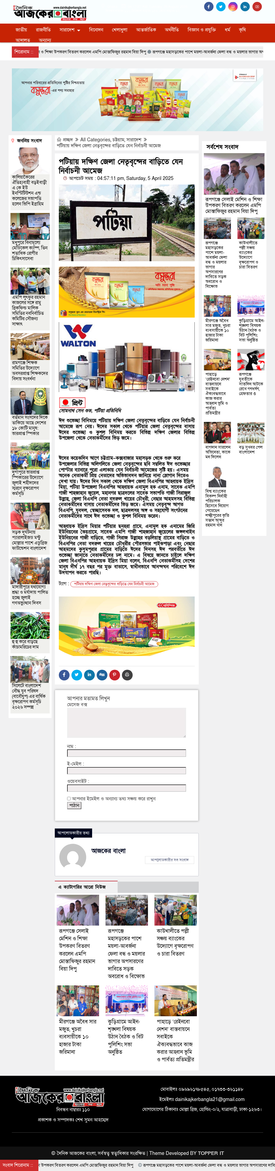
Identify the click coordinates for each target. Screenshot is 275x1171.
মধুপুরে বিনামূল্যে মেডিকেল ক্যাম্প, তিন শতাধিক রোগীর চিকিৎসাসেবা (30, 251)
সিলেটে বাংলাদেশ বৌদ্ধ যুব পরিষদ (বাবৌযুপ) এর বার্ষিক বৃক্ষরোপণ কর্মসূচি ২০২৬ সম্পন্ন (29, 696)
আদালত (23, 40)
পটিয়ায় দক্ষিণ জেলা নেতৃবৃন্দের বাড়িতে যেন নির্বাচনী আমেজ (109, 146)
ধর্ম (227, 30)
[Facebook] (64, 675)
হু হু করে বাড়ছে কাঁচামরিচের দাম (25, 644)
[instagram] (234, 7)
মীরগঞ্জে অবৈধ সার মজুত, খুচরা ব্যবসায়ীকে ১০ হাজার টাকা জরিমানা (77, 1037)
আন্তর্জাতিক (146, 30)
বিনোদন (96, 30)
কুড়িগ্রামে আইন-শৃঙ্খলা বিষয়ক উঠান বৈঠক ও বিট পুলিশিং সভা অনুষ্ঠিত (125, 1037)
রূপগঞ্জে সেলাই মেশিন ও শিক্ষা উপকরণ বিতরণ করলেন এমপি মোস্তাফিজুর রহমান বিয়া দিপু (233, 205)
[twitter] (222, 7)
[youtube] (257, 7)
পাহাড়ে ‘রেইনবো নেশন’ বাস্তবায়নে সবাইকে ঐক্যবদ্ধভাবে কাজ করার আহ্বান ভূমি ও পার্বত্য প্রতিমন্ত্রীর (217, 393)
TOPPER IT (211, 1153)
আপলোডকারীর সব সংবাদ (170, 860)
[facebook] (210, 7)
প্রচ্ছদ (67, 140)
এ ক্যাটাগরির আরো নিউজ (82, 887)
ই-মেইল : (75, 764)
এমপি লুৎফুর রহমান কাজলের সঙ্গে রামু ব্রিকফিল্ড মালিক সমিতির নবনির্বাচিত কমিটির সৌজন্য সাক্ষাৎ (28, 310)
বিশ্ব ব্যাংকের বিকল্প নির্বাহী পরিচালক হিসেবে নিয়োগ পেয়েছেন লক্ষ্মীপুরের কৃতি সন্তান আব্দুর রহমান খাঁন (217, 508)
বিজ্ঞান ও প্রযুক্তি (202, 30)
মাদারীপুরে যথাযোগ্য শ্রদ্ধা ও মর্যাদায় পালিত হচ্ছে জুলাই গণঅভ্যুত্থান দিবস (30, 595)
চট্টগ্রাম (118, 140)
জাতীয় (21, 30)
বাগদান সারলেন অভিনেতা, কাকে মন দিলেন (217, 452)
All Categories (95, 140)
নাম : (71, 747)
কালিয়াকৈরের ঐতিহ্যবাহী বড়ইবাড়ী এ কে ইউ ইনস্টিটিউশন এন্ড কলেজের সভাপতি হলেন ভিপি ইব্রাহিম (29, 190)
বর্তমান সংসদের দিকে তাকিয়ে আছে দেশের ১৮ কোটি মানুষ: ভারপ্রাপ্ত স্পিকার (30, 425)
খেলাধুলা (119, 30)
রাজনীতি (43, 30)
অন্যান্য (45, 40)
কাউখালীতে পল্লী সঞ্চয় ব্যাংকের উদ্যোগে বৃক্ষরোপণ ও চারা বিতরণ (248, 255)
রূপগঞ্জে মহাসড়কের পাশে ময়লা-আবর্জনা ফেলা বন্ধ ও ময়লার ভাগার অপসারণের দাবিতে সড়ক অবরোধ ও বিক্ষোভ (126, 954)
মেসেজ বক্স (77, 705)
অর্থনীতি (172, 30)
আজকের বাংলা (109, 851)
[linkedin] (246, 7)
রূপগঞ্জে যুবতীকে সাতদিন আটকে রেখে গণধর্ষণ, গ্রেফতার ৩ (251, 384)
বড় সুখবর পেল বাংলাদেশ (251, 449)
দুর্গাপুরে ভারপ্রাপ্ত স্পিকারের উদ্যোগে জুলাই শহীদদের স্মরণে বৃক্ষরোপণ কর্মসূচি (27, 483)
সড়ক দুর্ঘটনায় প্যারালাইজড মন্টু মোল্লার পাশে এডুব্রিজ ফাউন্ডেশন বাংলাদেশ (29, 540)
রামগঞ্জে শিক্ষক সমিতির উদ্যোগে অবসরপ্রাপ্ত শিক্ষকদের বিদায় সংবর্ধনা (30, 371)
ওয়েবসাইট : (78, 782)
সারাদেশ (67, 30)
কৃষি (242, 30)
